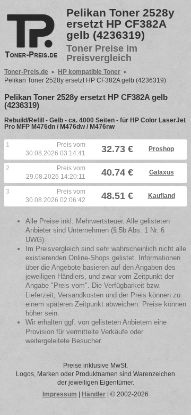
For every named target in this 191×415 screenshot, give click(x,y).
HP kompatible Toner (89, 72)
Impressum (59, 394)
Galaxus (161, 172)
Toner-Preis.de (26, 72)
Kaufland (161, 196)
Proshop (161, 149)
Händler (94, 394)
